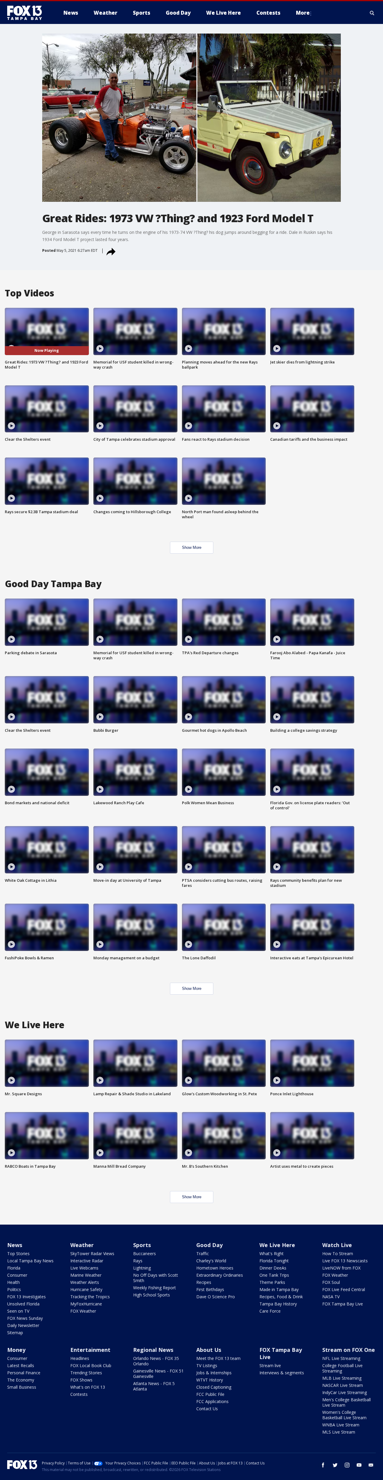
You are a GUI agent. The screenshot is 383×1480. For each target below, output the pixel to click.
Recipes (203, 1282)
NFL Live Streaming (341, 1358)
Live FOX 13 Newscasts (345, 1261)
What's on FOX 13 (87, 1387)
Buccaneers (144, 1253)
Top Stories (18, 1253)
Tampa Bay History (278, 1304)
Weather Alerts (84, 1282)
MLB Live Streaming (341, 1378)
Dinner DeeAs (272, 1268)
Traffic (202, 1253)
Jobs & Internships (214, 1373)
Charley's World (211, 1261)
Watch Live (337, 1245)
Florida (13, 1268)
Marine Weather (85, 1275)
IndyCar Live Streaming (344, 1392)
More (303, 12)
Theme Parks (272, 1282)
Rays (137, 1261)
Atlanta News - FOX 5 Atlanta (154, 1386)
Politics (14, 1289)
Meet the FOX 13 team (218, 1358)
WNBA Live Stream (340, 1425)
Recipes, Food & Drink (281, 1296)
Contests (79, 1394)
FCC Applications (212, 1401)
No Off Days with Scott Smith (155, 1277)
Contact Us (207, 1408)
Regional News (153, 1349)
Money (16, 1349)
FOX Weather (83, 1311)
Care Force (270, 1311)
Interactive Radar (86, 1261)
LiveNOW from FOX (341, 1268)
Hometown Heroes (214, 1268)
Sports (142, 1245)
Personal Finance (23, 1373)
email (371, 1465)
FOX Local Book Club (90, 1365)
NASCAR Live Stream (342, 1385)
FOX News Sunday (25, 1318)
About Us (208, 1349)
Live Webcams (84, 1268)
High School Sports (151, 1295)
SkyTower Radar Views (92, 1253)
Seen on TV (18, 1311)
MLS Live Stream (338, 1432)
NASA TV (331, 1296)
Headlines (79, 1358)
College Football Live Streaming (342, 1368)
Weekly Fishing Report (154, 1287)
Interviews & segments (281, 1373)
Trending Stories (86, 1373)
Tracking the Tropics (90, 1296)
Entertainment (90, 1349)
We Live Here (277, 1245)
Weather (82, 1245)
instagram (347, 1465)
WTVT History (209, 1380)
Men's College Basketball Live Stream (346, 1402)
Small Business (21, 1387)
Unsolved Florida (23, 1304)
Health (13, 1282)
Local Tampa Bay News (30, 1261)
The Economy (20, 1380)
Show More (191, 547)
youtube (359, 1465)
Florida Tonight (274, 1261)
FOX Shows (81, 1380)
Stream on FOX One (348, 1349)
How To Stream (337, 1253)
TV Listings (206, 1365)
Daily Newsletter (23, 1325)
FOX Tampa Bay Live (342, 1304)
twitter (335, 1465)
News (14, 1245)
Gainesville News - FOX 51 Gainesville (158, 1373)
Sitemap (15, 1332)
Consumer (17, 1275)
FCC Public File (210, 1394)
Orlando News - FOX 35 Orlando (156, 1361)
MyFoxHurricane (86, 1304)
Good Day (209, 1245)
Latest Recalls (20, 1365)
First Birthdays (210, 1289)
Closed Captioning (213, 1387)
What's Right (271, 1253)
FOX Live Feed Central (343, 1289)
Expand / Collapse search (372, 12)
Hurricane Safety (86, 1289)
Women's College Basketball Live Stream (344, 1414)
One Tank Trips (274, 1275)
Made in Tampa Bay (279, 1289)
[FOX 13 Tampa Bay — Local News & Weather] (27, 13)
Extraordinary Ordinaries (219, 1275)
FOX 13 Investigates (26, 1296)
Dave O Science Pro (215, 1296)
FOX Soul (331, 1282)
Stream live (270, 1365)
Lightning (142, 1268)
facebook (323, 1465)
